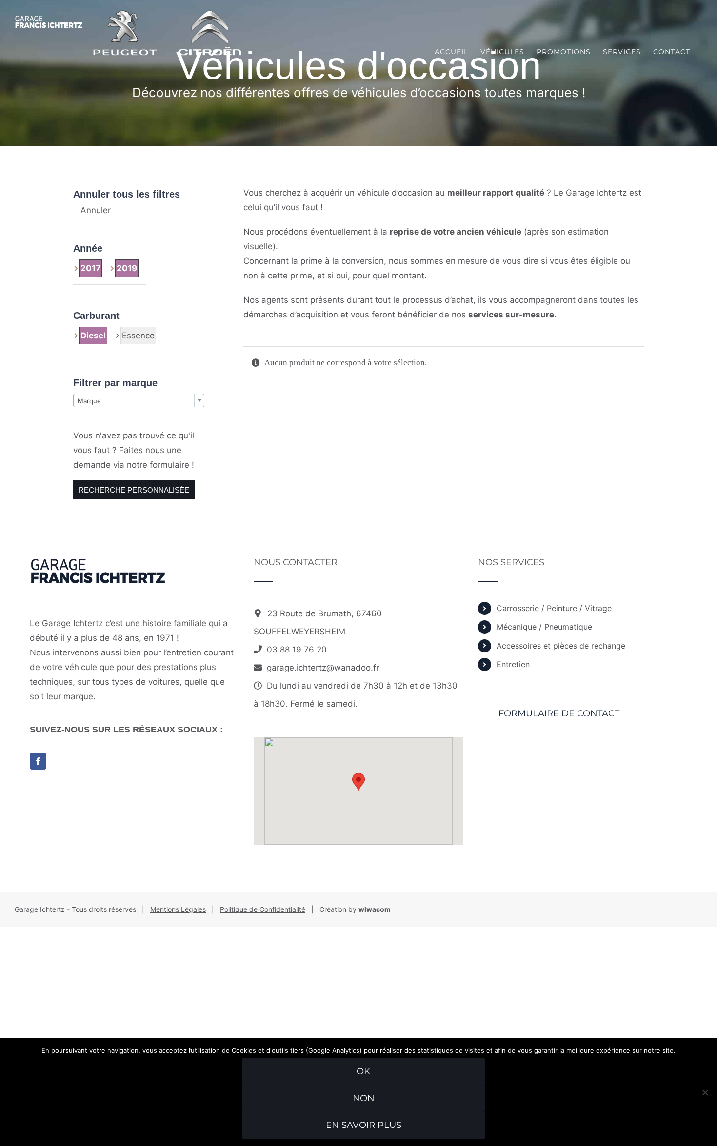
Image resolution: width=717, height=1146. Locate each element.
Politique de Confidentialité (262, 909)
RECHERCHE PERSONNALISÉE (134, 490)
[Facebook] (38, 761)
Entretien (513, 664)
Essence (138, 335)
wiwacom (374, 909)
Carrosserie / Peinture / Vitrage (554, 608)
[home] (98, 565)
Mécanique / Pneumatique (544, 627)
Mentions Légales (178, 909)
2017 (90, 268)
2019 (127, 268)
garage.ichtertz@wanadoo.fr (323, 667)
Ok (363, 1071)
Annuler (95, 210)
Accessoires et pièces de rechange (561, 646)
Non (364, 1098)
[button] (358, 782)
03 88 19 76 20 (297, 649)
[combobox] (138, 400)
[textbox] (139, 401)
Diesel (93, 335)
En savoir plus (363, 1125)
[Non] (705, 1092)
